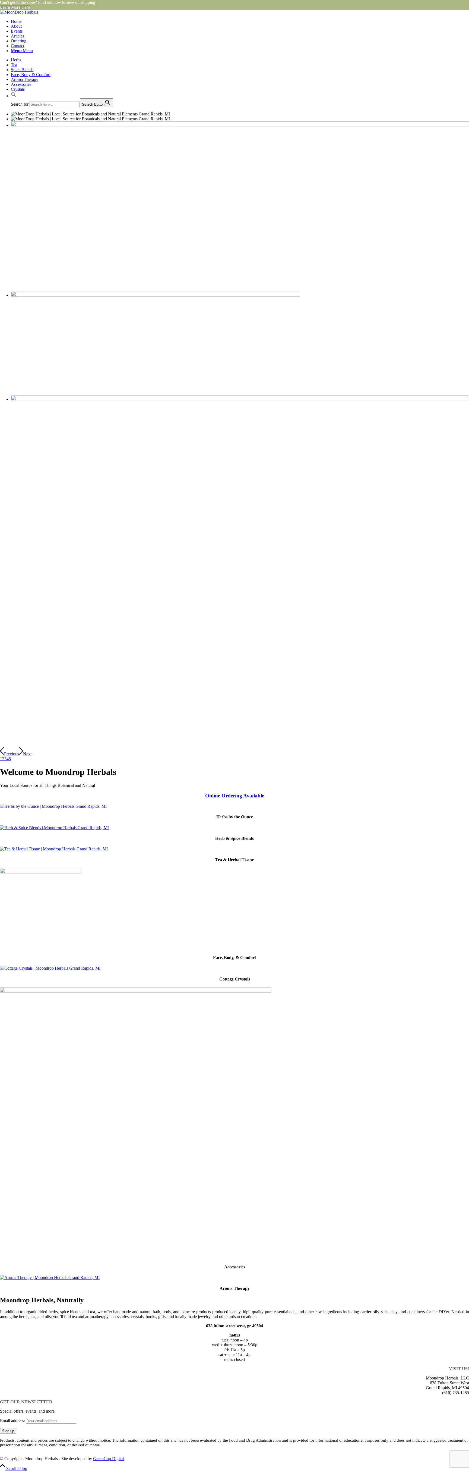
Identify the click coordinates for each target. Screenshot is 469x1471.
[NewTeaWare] (135, 991)
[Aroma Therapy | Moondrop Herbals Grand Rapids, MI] (50, 1277)
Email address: (13, 1420)
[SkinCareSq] (40, 872)
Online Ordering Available (234, 796)
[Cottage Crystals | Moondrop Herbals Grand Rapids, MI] (50, 968)
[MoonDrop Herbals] (19, 12)
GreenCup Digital (108, 1458)
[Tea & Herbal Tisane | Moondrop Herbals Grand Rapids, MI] (54, 849)
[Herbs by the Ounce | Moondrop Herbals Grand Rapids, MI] (53, 806)
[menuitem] (240, 21)
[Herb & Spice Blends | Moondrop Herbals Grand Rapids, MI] (54, 827)
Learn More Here (15, 7)
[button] (13, 95)
